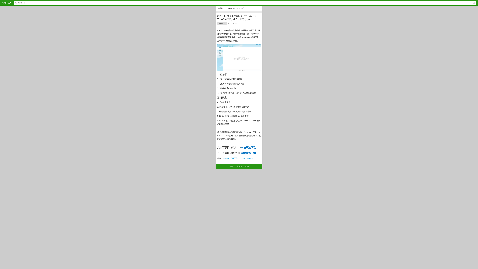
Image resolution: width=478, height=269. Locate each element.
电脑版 (239, 166)
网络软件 (221, 24)
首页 (231, 166)
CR (240, 158)
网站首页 (221, 8)
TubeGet (225, 158)
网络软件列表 (233, 8)
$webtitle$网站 (7, 2)
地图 (247, 166)
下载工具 (234, 158)
